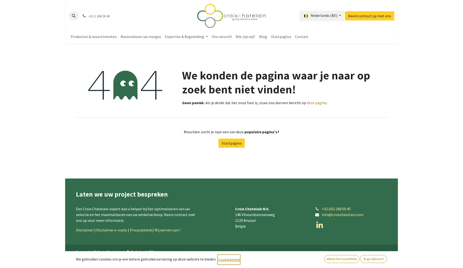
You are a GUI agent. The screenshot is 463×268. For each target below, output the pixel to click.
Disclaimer (85, 230)
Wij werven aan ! (167, 230)
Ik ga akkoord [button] (373, 259)
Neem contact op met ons (369, 15)
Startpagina (232, 143)
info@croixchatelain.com (342, 214)
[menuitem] (94, 36)
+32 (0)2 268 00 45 (336, 208)
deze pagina (317, 102)
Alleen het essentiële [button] (342, 259)
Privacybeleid (141, 230)
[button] (74, 16)
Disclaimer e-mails (111, 230)
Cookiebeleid (229, 259)
